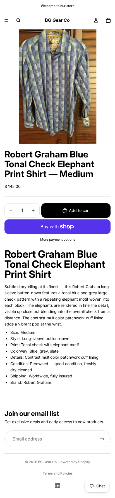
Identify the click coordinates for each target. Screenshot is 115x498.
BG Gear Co (47, 462)
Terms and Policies (58, 473)
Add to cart (79, 210)
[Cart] (108, 20)
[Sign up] (102, 439)
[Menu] (6, 20)
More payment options (57, 239)
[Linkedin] (57, 485)
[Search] (18, 20)
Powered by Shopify (74, 462)
